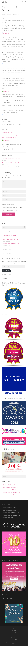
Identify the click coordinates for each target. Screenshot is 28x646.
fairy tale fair (5, 146)
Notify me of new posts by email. (10, 210)
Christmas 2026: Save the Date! (10, 235)
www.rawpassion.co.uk (7, 134)
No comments (16, 14)
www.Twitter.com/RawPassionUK (9, 137)
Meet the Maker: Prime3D (8, 252)
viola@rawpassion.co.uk (7, 132)
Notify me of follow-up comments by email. (12, 207)
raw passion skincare (7, 149)
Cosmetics (9, 14)
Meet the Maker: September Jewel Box (11, 247)
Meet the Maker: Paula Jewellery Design (12, 243)
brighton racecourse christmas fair (13, 144)
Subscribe (6, 270)
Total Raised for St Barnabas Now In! (11, 239)
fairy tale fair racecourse (15, 146)
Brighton (5, 14)
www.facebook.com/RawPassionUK (9, 135)
